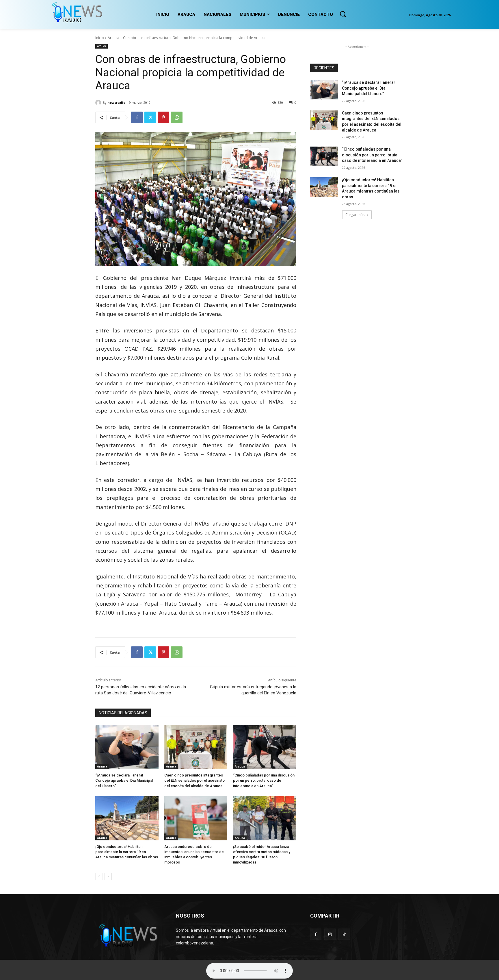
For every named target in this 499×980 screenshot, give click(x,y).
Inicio (99, 37)
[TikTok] (344, 934)
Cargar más (354, 214)
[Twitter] (150, 117)
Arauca (113, 37)
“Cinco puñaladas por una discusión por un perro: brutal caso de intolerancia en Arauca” (264, 780)
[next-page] (108, 876)
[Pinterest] (163, 117)
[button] (342, 13)
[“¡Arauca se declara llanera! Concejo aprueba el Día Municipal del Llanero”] (127, 747)
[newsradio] (99, 103)
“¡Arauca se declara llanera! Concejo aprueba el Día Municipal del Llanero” (124, 780)
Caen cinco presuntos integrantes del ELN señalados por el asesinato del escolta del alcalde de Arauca (194, 780)
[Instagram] (330, 934)
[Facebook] (137, 117)
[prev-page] (99, 876)
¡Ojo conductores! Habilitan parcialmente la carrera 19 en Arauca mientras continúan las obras (126, 851)
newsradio (116, 102)
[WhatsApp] (177, 117)
